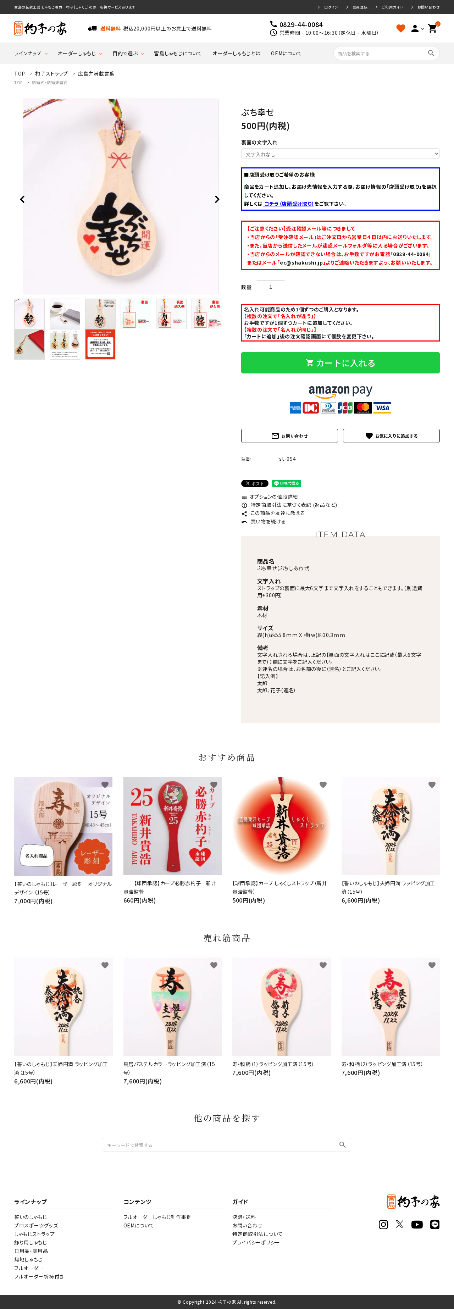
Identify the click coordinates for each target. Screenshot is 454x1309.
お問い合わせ (428, 7)
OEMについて (286, 53)
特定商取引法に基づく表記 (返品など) (289, 504)
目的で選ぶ (125, 53)
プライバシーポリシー (256, 1242)
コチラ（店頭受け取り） (288, 203)
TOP (18, 82)
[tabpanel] (120, 196)
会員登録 (360, 7)
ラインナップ (27, 53)
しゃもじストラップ (34, 1233)
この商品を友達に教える (273, 512)
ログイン (331, 7)
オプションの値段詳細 (269, 496)
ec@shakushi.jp (301, 262)
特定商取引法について (257, 1233)
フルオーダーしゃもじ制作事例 (157, 1216)
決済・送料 (244, 1216)
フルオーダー (29, 1267)
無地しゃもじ (28, 1259)
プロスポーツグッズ (36, 1225)
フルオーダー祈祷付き (39, 1276)
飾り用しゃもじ (30, 1242)
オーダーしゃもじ (77, 53)
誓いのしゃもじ (30, 1216)
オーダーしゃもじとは (236, 53)
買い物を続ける (263, 521)
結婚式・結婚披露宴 (49, 82)
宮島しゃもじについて (178, 53)
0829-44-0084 (410, 253)
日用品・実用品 (31, 1250)
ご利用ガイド (392, 7)
